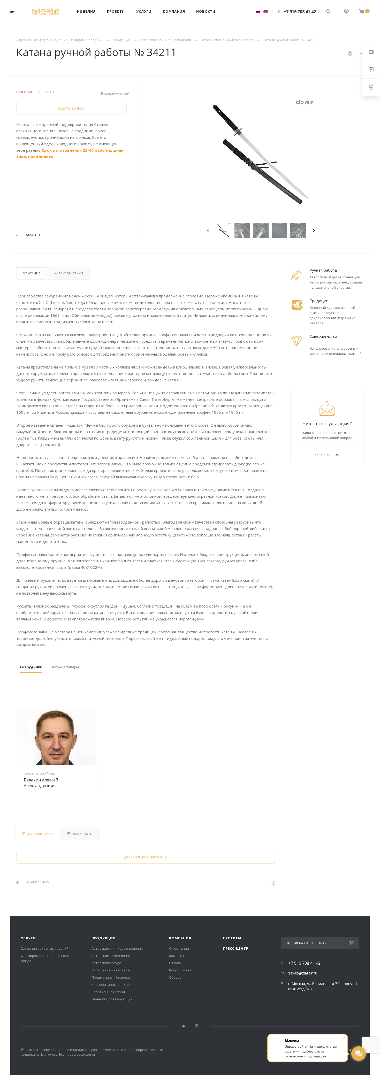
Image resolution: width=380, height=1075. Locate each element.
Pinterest (196, 1026)
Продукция (104, 938)
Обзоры (175, 977)
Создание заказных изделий (45, 948)
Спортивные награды (109, 991)
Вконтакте (183, 1026)
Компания (180, 938)
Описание (31, 273)
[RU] (258, 11)
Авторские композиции (111, 955)
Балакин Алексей (115, 93)
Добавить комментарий (145, 857)
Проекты (232, 938)
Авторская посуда (106, 963)
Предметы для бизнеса (111, 977)
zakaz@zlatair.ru (302, 973)
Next (314, 230)
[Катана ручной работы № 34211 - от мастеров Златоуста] (261, 155)
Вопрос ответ (180, 970)
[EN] (265, 11)
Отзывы (176, 963)
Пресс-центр (235, 948)
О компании (179, 948)
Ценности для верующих (112, 999)
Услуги (28, 938)
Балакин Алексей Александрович (41, 782)
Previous (208, 230)
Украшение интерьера (111, 970)
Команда (176, 955)
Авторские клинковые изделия (117, 948)
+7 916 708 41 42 (300, 11)
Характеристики (69, 273)
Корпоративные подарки (113, 984)
